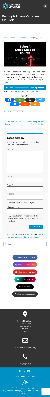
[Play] (7, 88)
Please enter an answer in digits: (20, 203)
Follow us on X (25, 287)
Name (10, 176)
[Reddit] (25, 104)
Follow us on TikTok (25, 279)
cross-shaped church (15, 111)
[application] (25, 87)
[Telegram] (40, 100)
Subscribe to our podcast (25, 294)
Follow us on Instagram (26, 265)
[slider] (41, 87)
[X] (30, 100)
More (36, 91)
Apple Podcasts (18, 91)
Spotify (30, 91)
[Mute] (36, 88)
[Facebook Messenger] (15, 104)
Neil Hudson (10, 38)
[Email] (20, 100)
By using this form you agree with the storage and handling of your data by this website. (25, 218)
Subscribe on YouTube (26, 272)
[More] (35, 104)
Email (10, 185)
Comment (12, 149)
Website (10, 194)
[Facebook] (10, 100)
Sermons (22, 38)
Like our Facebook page (25, 257)
